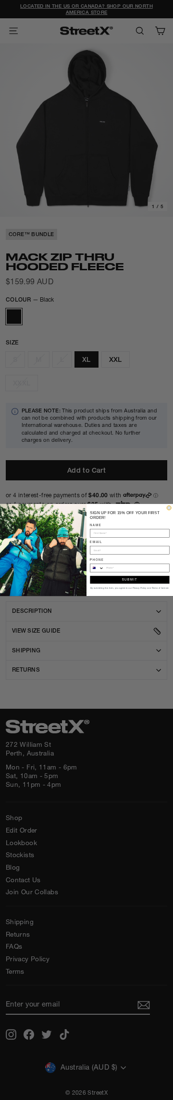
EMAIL (96, 541)
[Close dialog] (169, 507)
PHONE (97, 559)
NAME (95, 525)
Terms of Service (160, 588)
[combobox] (97, 568)
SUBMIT (129, 579)
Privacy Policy (140, 588)
